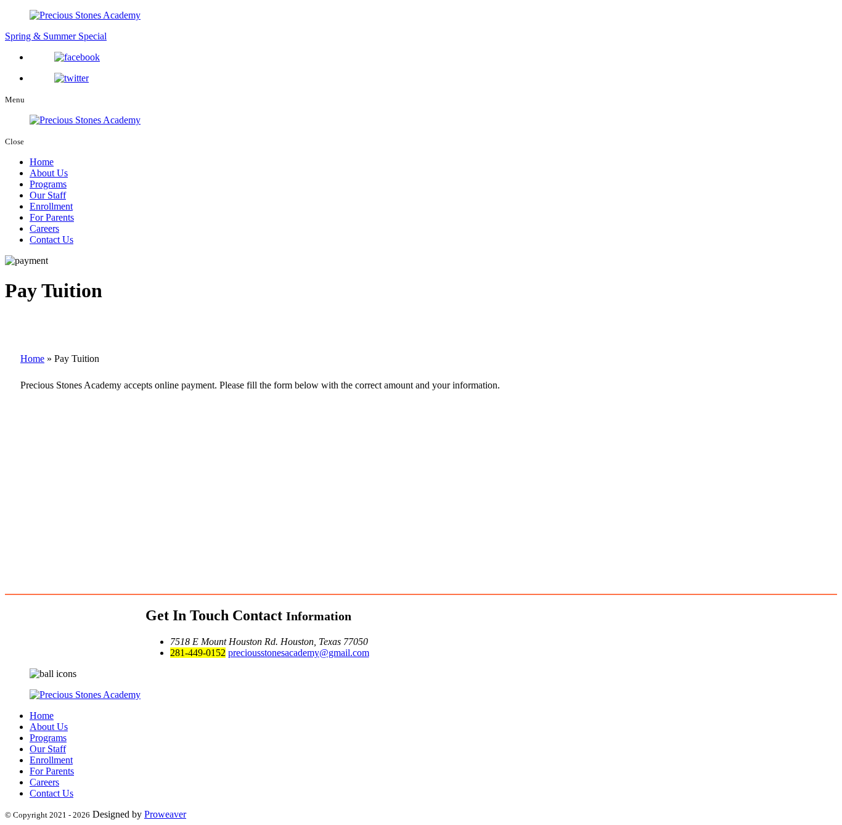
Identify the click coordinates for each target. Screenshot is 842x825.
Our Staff (48, 195)
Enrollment (51, 206)
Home (42, 162)
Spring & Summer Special (56, 36)
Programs (48, 184)
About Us (49, 173)
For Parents (52, 217)
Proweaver (165, 814)
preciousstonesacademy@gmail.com (298, 652)
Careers (44, 228)
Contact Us (51, 239)
